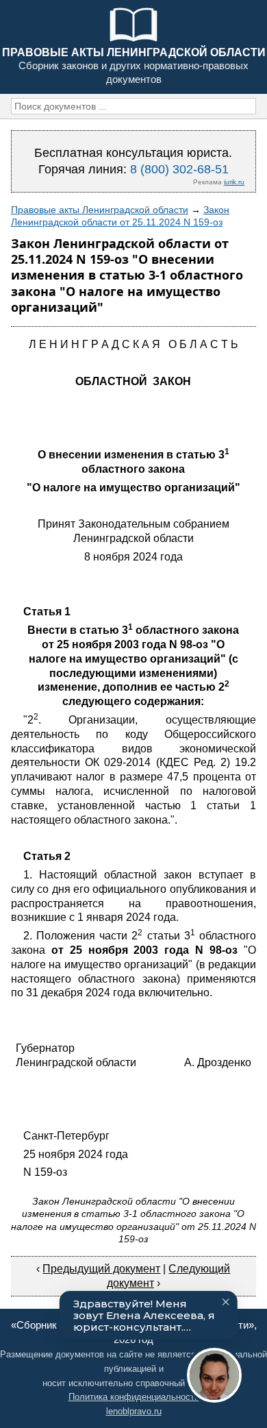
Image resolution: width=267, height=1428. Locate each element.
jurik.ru (234, 182)
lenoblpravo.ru (134, 1411)
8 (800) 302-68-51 (179, 169)
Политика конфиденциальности (133, 1397)
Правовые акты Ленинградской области (99, 209)
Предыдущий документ (101, 1269)
